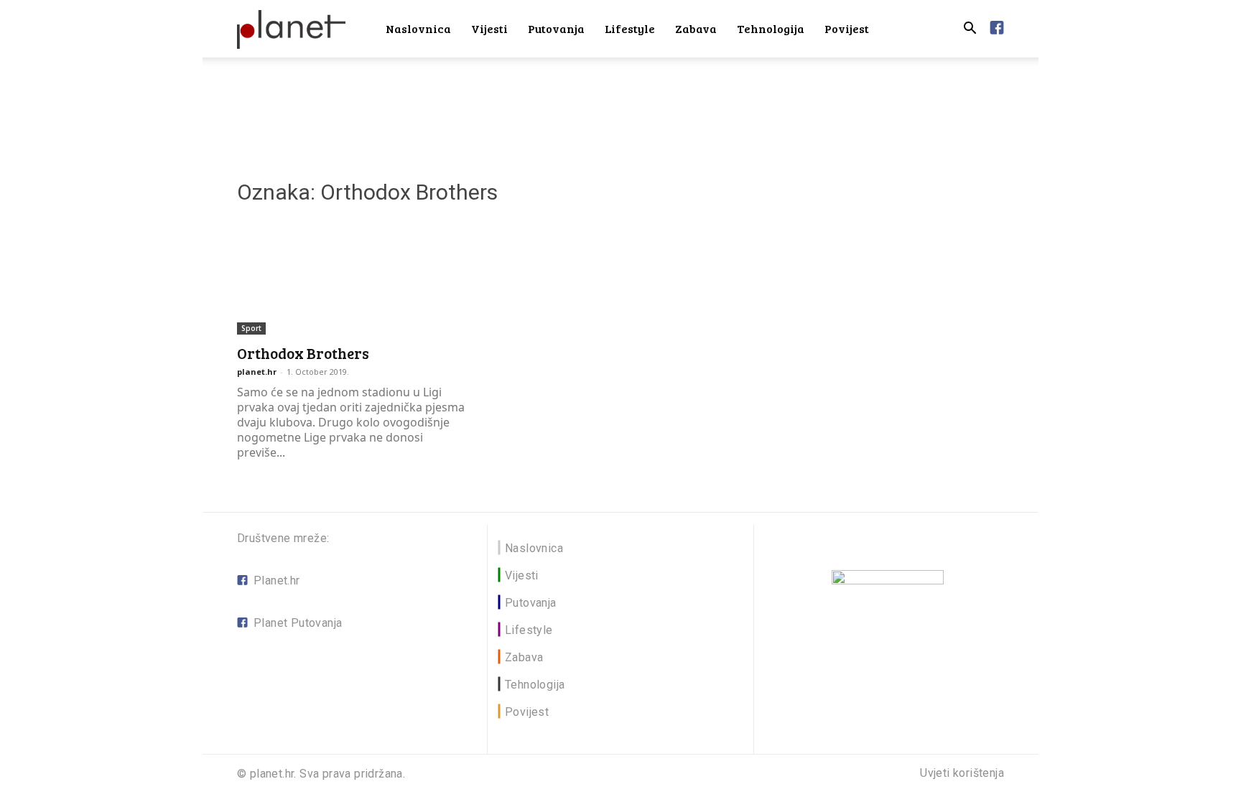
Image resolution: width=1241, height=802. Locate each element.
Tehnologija (770, 28)
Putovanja (556, 28)
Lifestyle (630, 28)
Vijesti (489, 28)
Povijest (846, 28)
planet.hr (256, 371)
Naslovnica (418, 28)
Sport (251, 328)
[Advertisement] (620, 107)
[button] (969, 30)
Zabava (696, 28)
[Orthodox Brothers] (353, 277)
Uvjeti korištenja (962, 773)
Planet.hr (277, 580)
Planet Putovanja (298, 623)
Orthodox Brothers (303, 352)
